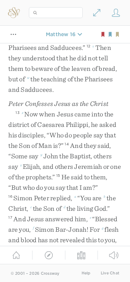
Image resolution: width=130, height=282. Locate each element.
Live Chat (110, 273)
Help (86, 273)
